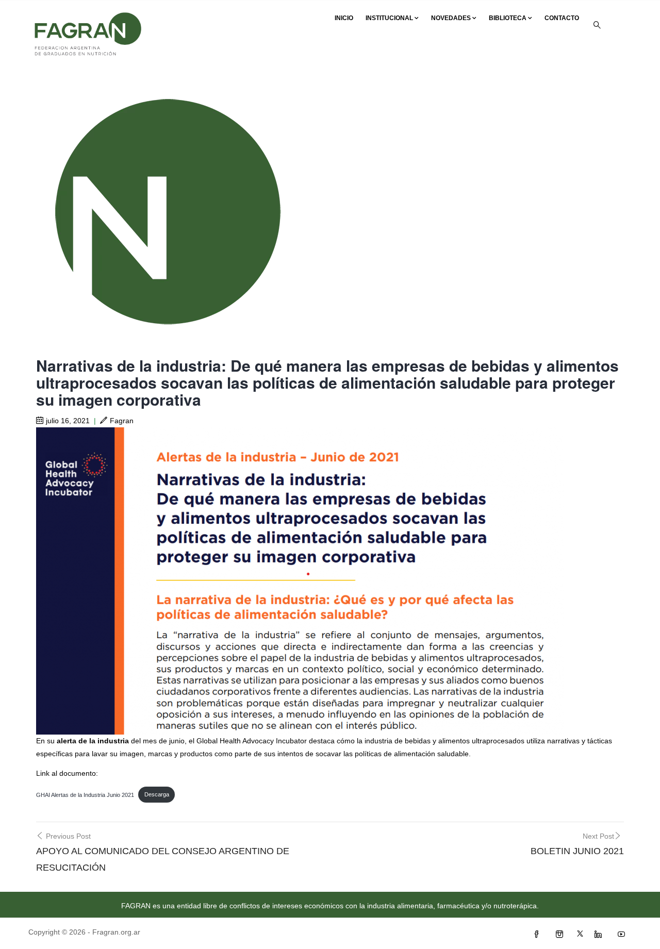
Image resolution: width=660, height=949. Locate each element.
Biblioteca (507, 18)
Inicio (344, 18)
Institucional (389, 18)
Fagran (122, 421)
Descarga (156, 794)
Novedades (451, 18)
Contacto (561, 18)
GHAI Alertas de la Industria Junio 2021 (85, 794)
